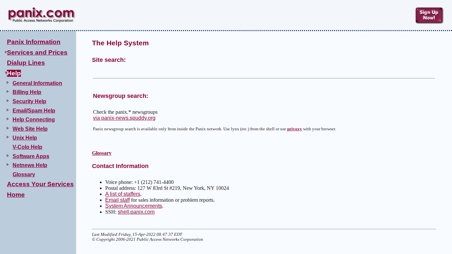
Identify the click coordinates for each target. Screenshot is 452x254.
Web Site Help (30, 129)
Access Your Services (40, 184)
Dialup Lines (26, 62)
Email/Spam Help (34, 110)
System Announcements (133, 206)
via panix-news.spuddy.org (124, 118)
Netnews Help (30, 165)
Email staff (117, 200)
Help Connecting (34, 119)
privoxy (294, 128)
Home (16, 194)
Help (14, 73)
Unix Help (25, 138)
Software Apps (31, 156)
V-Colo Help (27, 147)
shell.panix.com (136, 212)
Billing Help (27, 92)
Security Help (29, 101)
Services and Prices (37, 52)
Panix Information (34, 41)
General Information (37, 83)
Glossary (24, 174)
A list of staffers (122, 194)
